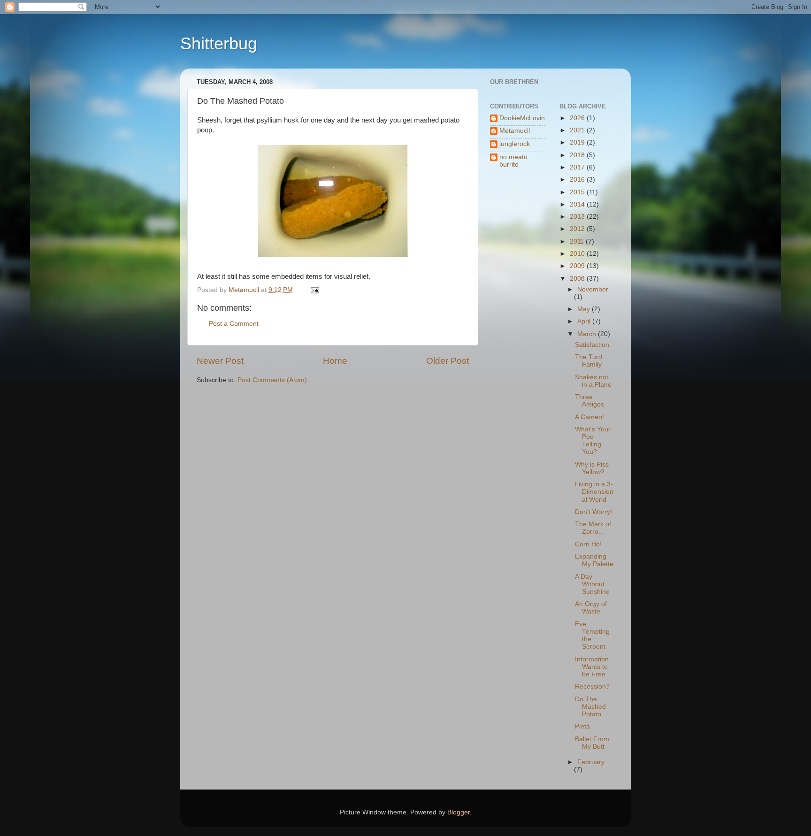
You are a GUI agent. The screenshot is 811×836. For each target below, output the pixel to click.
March (587, 333)
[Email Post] (314, 289)
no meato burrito (513, 160)
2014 (578, 204)
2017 (578, 167)
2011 (578, 241)
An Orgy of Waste (591, 607)
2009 (578, 265)
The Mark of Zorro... (593, 528)
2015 (578, 192)
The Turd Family (588, 360)
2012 (578, 228)
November (592, 289)
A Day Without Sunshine (592, 584)
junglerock (514, 143)
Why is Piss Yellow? (592, 468)
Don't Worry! (593, 511)
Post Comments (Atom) (272, 379)
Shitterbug (218, 43)
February (590, 762)
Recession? (592, 686)
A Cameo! (589, 417)
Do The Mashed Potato (590, 707)
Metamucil (514, 130)
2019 (578, 142)
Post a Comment (234, 323)
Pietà (582, 726)
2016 (578, 179)
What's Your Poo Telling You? (593, 441)
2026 (578, 118)
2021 (578, 130)
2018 (578, 155)
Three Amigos (589, 400)
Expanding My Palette (594, 560)
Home (335, 361)
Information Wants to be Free (592, 667)
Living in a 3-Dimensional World (594, 492)
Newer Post (220, 361)
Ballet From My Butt (592, 743)
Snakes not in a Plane (593, 381)
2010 (578, 253)
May (584, 309)
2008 (578, 278)
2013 (578, 216)
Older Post (447, 361)
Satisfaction (592, 344)
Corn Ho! (588, 544)
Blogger (458, 812)
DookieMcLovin (522, 118)
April (584, 321)
